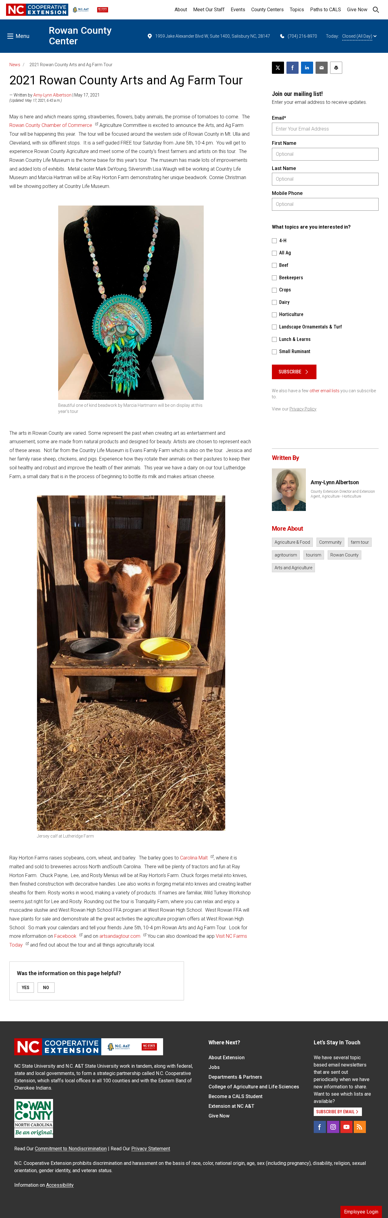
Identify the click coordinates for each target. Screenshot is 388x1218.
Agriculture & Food (292, 542)
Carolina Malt (194, 858)
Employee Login (361, 1212)
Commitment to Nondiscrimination (71, 1149)
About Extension (227, 1057)
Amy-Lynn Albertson (52, 95)
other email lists (324, 390)
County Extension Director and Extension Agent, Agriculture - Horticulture (343, 493)
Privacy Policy (302, 409)
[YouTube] (346, 1127)
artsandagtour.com (119, 936)
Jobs (214, 1067)
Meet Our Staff (209, 9)
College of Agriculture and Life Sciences (254, 1087)
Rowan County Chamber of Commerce (50, 125)
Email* (279, 118)
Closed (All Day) (357, 36)
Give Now (357, 9)
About (181, 9)
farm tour (360, 542)
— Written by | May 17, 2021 (54, 95)
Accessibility (60, 1185)
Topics (297, 9)
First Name (284, 143)
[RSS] (360, 1127)
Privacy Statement (150, 1149)
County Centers (267, 9)
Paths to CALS (325, 9)
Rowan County (344, 555)
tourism (313, 555)
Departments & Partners (235, 1077)
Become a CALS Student (236, 1096)
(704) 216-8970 (302, 36)
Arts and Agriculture (293, 567)
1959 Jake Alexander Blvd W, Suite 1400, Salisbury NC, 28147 (212, 36)
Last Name (284, 168)
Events (238, 9)
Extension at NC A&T (231, 1106)
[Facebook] (320, 1127)
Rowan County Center (80, 36)
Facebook (65, 936)
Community (330, 542)
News (14, 64)
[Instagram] (333, 1127)
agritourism (286, 555)
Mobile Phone (287, 193)
